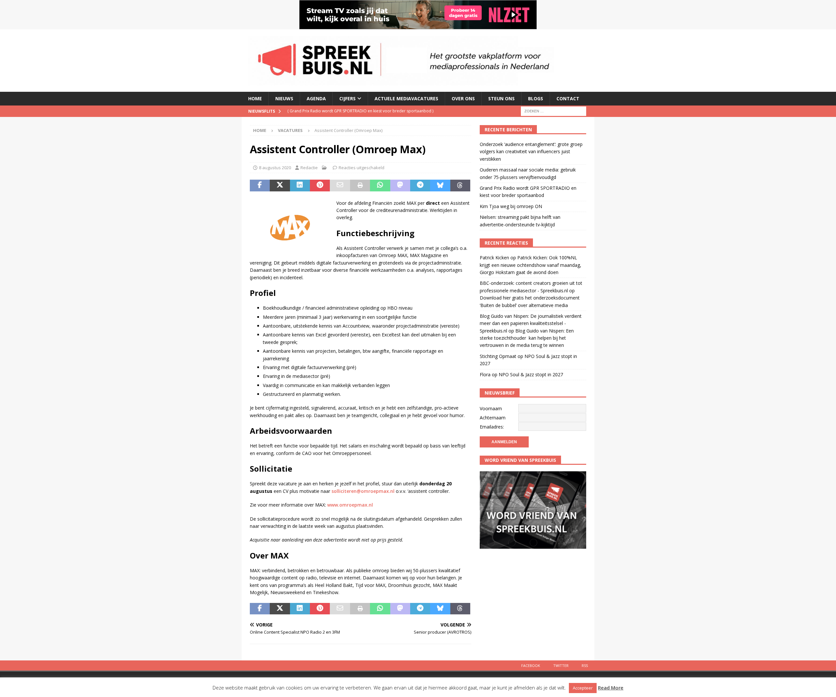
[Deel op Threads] (460, 185)
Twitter (561, 665)
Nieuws (284, 98)
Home (255, 98)
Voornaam (491, 408)
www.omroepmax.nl (350, 505)
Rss (585, 665)
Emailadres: (492, 427)
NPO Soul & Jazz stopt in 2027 (531, 374)
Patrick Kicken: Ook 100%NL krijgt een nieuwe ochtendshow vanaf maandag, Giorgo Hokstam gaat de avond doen (530, 264)
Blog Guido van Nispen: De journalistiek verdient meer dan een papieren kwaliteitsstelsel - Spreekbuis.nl (531, 323)
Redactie (309, 167)
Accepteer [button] (583, 688)
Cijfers (347, 98)
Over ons (463, 98)
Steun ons (501, 98)
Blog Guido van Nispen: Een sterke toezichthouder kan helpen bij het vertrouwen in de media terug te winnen (527, 338)
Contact (567, 98)
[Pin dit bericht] (320, 185)
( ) (360, 111)
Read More (610, 687)
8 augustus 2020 (275, 167)
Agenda (316, 98)
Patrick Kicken (494, 257)
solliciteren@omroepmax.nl (362, 491)
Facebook (530, 665)
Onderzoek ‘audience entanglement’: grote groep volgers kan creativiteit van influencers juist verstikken (531, 151)
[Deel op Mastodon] (400, 185)
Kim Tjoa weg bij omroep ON (511, 206)
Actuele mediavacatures (406, 98)
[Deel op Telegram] (420, 185)
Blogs (535, 98)
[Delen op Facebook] (260, 185)
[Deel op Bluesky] (440, 185)
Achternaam (493, 417)
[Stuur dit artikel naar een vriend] (340, 185)
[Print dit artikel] (360, 185)
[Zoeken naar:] (553, 110)
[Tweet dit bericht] (280, 185)
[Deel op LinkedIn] (300, 185)
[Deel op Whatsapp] (380, 185)
